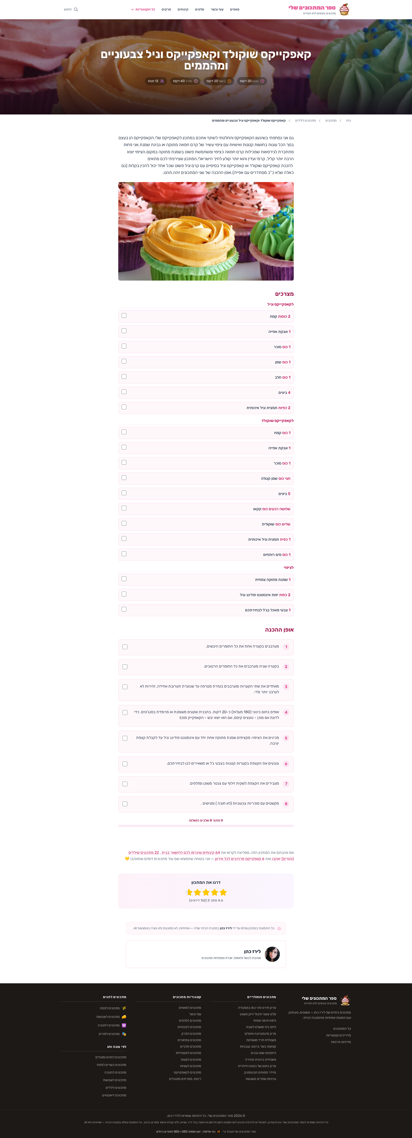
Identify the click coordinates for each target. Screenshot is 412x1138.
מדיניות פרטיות (341, 1042)
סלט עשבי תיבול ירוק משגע (258, 1014)
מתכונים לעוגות (191, 1060)
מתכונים (331, 121)
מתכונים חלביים (190, 1046)
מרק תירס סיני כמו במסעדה (257, 1008)
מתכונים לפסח (113, 1008)
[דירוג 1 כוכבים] (223, 892)
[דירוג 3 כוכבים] (206, 892)
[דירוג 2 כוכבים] (214, 892)
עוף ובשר (217, 9)
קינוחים (183, 9)
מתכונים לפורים (112, 1034)
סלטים (199, 9)
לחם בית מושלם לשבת (261, 1027)
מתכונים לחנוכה (112, 1025)
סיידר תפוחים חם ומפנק (260, 1072)
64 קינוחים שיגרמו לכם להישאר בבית (190, 852)
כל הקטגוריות (145, 9)
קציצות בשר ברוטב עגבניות (258, 1046)
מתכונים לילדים (305, 121)
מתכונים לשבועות (111, 1016)
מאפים (234, 9)
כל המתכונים (342, 1029)
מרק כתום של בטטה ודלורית (257, 1066)
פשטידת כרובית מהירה (260, 1060)
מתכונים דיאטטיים (114, 1095)
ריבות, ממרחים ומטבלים (185, 1079)
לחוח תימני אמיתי (264, 1021)
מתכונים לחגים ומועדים (110, 1057)
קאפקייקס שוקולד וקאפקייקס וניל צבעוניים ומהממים (249, 121)
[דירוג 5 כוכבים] (189, 892)
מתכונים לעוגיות (190, 1066)
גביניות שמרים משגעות (261, 1079)
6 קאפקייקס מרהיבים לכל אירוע (239, 858)
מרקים (166, 9)
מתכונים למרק (191, 1034)
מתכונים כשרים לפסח (111, 1065)
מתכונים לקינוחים (189, 1027)
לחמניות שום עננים (263, 1053)
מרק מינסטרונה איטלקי (260, 1034)
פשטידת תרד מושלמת (261, 1040)
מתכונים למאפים (190, 1008)
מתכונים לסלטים (190, 1021)
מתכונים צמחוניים (189, 1040)
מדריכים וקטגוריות (338, 1035)
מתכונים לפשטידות (188, 1053)
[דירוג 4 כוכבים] (197, 892)
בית (348, 121)
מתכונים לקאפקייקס (187, 1072)
